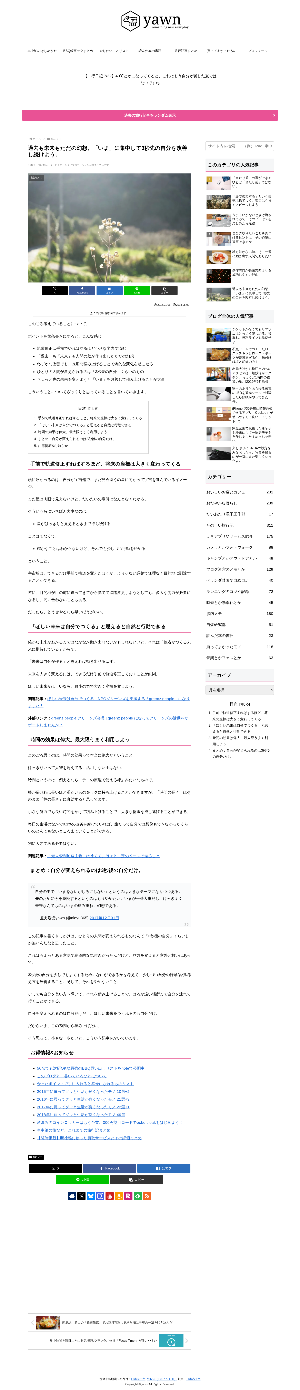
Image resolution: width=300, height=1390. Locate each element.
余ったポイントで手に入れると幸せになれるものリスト (85, 1084)
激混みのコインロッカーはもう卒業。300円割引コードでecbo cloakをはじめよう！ (110, 1122)
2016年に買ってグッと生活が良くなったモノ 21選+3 (83, 1099)
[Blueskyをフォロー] (91, 1196)
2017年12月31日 (104, 918)
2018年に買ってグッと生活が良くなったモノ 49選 (81, 1115)
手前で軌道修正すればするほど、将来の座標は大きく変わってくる (90, 418)
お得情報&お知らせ (53, 446)
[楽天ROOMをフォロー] (128, 1196)
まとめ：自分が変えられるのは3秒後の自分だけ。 (77, 439)
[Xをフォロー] (81, 1196)
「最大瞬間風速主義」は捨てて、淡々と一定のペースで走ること (103, 856)
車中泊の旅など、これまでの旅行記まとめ (74, 1130)
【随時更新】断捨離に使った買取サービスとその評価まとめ (89, 1138)
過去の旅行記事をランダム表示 (150, 115)
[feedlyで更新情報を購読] (138, 1196)
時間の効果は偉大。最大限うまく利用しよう (72, 432)
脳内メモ (37, 1157)
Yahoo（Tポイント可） (162, 1379)
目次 (82, 408)
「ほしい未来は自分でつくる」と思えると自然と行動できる (85, 425)
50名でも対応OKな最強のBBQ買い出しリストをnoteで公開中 (91, 1068)
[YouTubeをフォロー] (110, 1196)
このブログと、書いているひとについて (72, 1076)
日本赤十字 (138, 1379)
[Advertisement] (109, 1257)
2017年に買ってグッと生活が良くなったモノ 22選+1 (83, 1107)
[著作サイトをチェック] (72, 1196)
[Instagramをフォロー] (100, 1196)
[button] (164, 290)
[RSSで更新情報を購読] (147, 1196)
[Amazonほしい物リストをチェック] (119, 1196)
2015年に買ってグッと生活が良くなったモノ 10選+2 (83, 1091)
